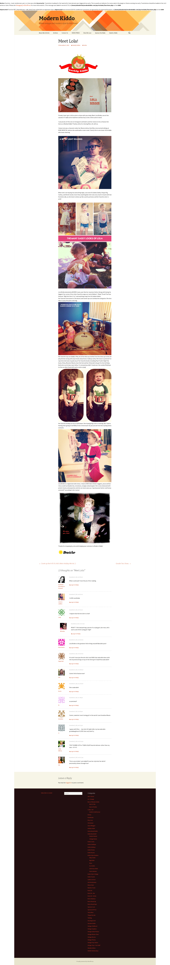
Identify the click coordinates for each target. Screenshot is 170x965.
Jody (59, 617)
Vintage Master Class (93, 934)
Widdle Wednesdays (93, 951)
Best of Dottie (93, 807)
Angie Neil (60, 661)
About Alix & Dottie (44, 33)
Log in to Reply (75, 585)
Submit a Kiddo (113, 33)
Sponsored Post (92, 909)
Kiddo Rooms (91, 852)
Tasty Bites (91, 912)
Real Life (90, 890)
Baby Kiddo (92, 857)
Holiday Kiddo (91, 828)
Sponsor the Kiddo (100, 33)
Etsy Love (90, 820)
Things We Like (91, 915)
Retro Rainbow (91, 899)
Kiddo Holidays (92, 847)
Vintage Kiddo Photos (93, 931)
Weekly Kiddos (76, 45)
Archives (55, 33)
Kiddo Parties (91, 850)
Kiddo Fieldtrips (92, 844)
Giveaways (90, 823)
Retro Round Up (92, 901)
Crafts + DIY (91, 809)
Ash (59, 677)
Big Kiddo (91, 860)
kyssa (59, 691)
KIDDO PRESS (76, 33)
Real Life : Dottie (92, 896)
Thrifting (90, 918)
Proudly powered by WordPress (85, 961)
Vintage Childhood (92, 926)
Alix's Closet (91, 796)
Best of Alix (92, 804)
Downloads (91, 817)
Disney (89, 815)
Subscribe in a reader (46, 793)
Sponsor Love (91, 907)
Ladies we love (92, 879)
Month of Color (91, 888)
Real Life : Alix (91, 893)
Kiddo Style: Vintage (93, 874)
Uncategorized (92, 920)
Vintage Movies (92, 937)
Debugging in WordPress (23, 5)
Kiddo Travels (91, 877)
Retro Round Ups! (92, 904)
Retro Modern (93, 871)
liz (58, 705)
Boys (90, 863)
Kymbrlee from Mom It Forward (61, 586)
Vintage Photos (92, 940)
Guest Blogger (91, 825)
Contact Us (65, 33)
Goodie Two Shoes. (123, 563)
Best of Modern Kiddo (93, 802)
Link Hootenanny (92, 882)
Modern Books (93, 836)
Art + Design (91, 799)
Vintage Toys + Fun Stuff (94, 945)
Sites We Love (87, 33)
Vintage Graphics (92, 929)
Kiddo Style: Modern (93, 855)
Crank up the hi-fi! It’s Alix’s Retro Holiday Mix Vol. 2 (57, 563)
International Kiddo (93, 831)
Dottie (85, 45)
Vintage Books (93, 839)
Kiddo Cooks (91, 841)
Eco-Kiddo (92, 866)
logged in (68, 783)
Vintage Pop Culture (93, 942)
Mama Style (91, 885)
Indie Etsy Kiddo (93, 868)
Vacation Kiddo (92, 923)
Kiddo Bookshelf (92, 834)
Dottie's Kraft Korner (94, 812)
